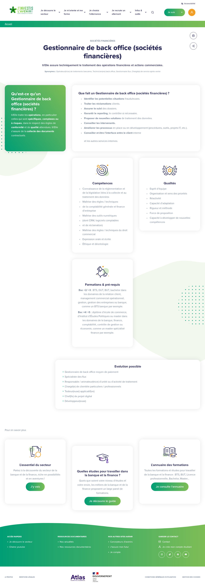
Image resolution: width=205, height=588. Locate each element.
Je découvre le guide (102, 501)
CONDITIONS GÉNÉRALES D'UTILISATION (160, 577)
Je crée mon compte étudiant (177, 547)
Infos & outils (138, 12)
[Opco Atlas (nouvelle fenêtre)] (78, 577)
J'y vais (35, 486)
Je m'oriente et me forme (73, 12)
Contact (166, 541)
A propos (9, 577)
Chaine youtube (17, 547)
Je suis (171, 12)
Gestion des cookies (191, 577)
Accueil (8, 24)
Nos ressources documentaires (75, 547)
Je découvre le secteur (48, 12)
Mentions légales (27, 577)
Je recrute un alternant (118, 12)
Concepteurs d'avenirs (121, 541)
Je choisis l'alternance (95, 12)
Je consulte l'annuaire (170, 486)
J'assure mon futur (119, 547)
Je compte (115, 552)
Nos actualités (67, 541)
